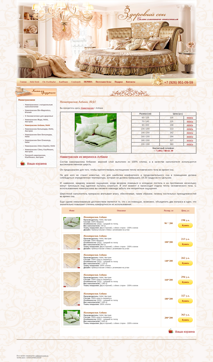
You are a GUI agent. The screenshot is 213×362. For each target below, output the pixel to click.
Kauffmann (63, 81)
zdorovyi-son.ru (41, 356)
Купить (185, 225)
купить (190, 117)
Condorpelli (76, 81)
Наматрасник (87, 108)
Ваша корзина (37, 163)
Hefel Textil (34, 81)
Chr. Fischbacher (49, 81)
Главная (23, 81)
